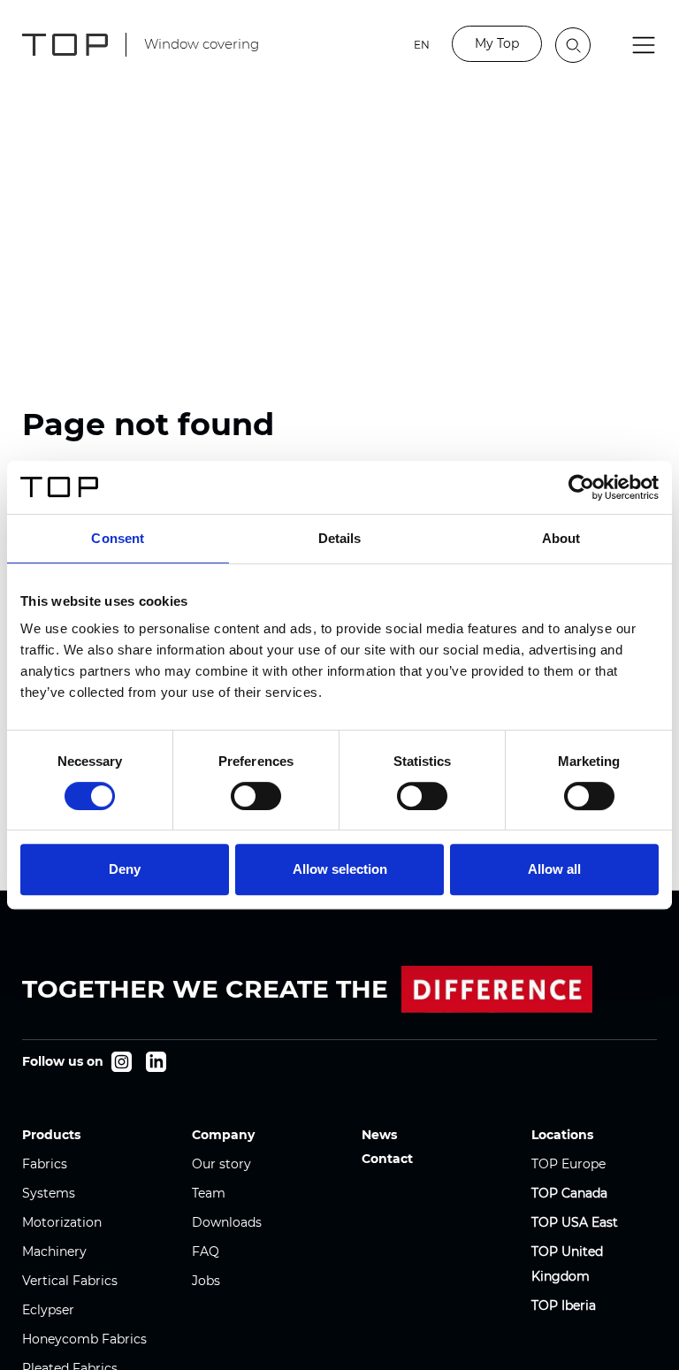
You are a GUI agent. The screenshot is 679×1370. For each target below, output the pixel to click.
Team (208, 1193)
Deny (125, 868)
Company (223, 1135)
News (379, 1135)
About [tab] (561, 538)
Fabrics (44, 1164)
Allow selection (340, 868)
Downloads (227, 1222)
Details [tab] (340, 538)
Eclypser (48, 1310)
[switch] (256, 796)
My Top (497, 43)
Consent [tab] (117, 538)
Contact (387, 1159)
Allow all (554, 868)
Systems (48, 1193)
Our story (221, 1164)
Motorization (62, 1222)
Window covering (201, 43)
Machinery (54, 1251)
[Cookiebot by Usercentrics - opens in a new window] (581, 487)
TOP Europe (568, 1164)
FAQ (205, 1251)
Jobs (206, 1281)
